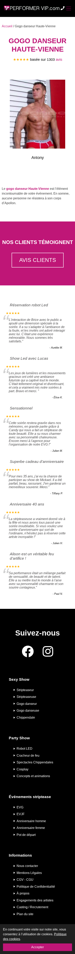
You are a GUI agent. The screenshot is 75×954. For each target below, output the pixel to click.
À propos (23, 893)
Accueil (7, 26)
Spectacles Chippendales (35, 762)
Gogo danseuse (28, 710)
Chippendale (26, 717)
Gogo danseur (27, 703)
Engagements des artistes (35, 900)
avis (59, 60)
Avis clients (37, 260)
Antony (37, 157)
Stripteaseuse (26, 696)
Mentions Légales (29, 872)
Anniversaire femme (31, 828)
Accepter (37, 947)
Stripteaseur (25, 690)
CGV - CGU (25, 879)
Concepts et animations (33, 776)
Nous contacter (27, 866)
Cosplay (22, 769)
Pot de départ (26, 834)
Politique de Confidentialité (36, 886)
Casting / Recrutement (32, 907)
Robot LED (24, 748)
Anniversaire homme (31, 821)
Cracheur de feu (28, 755)
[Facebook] (28, 651)
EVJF (21, 814)
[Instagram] (48, 651)
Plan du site (25, 914)
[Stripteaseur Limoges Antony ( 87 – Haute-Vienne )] (37, 115)
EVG (20, 807)
